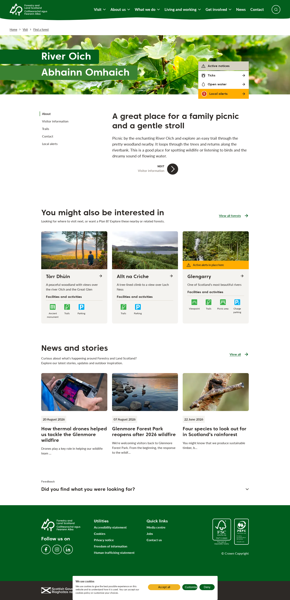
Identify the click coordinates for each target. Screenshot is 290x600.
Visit (97, 9)
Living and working (180, 9)
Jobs (150, 533)
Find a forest (41, 29)
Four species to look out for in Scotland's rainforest (214, 431)
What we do (145, 9)
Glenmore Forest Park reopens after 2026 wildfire (144, 431)
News (241, 9)
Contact (257, 9)
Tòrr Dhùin (58, 276)
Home (13, 29)
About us (118, 9)
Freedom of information (110, 546)
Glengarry (199, 276)
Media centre (156, 527)
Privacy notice (104, 540)
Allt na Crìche (133, 276)
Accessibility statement (110, 527)
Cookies (99, 533)
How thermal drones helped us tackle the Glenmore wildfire (74, 434)
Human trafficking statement (114, 552)
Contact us (154, 540)
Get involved (216, 9)
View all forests (230, 215)
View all (239, 354)
